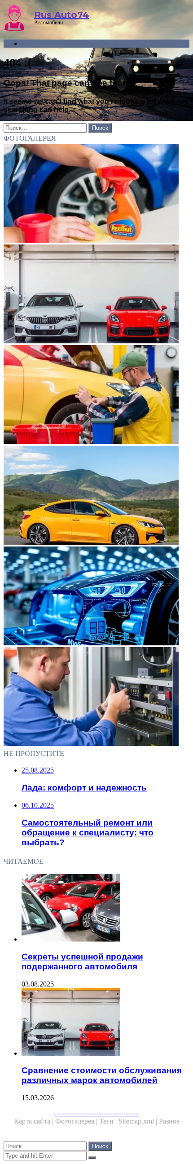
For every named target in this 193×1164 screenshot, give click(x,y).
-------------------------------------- (96, 1113)
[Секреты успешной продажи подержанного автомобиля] (105, 908)
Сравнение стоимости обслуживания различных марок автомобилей (102, 1075)
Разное (169, 1121)
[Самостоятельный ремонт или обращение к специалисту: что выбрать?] (96, 697)
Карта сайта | (34, 1121)
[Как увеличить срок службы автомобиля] (96, 194)
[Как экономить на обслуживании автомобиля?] (96, 395)
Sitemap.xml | (138, 1121)
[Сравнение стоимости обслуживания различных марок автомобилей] (96, 294)
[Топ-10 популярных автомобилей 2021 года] (96, 496)
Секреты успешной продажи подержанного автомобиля (82, 961)
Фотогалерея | (77, 1121)
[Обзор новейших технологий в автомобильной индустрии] (96, 596)
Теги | (108, 1121)
